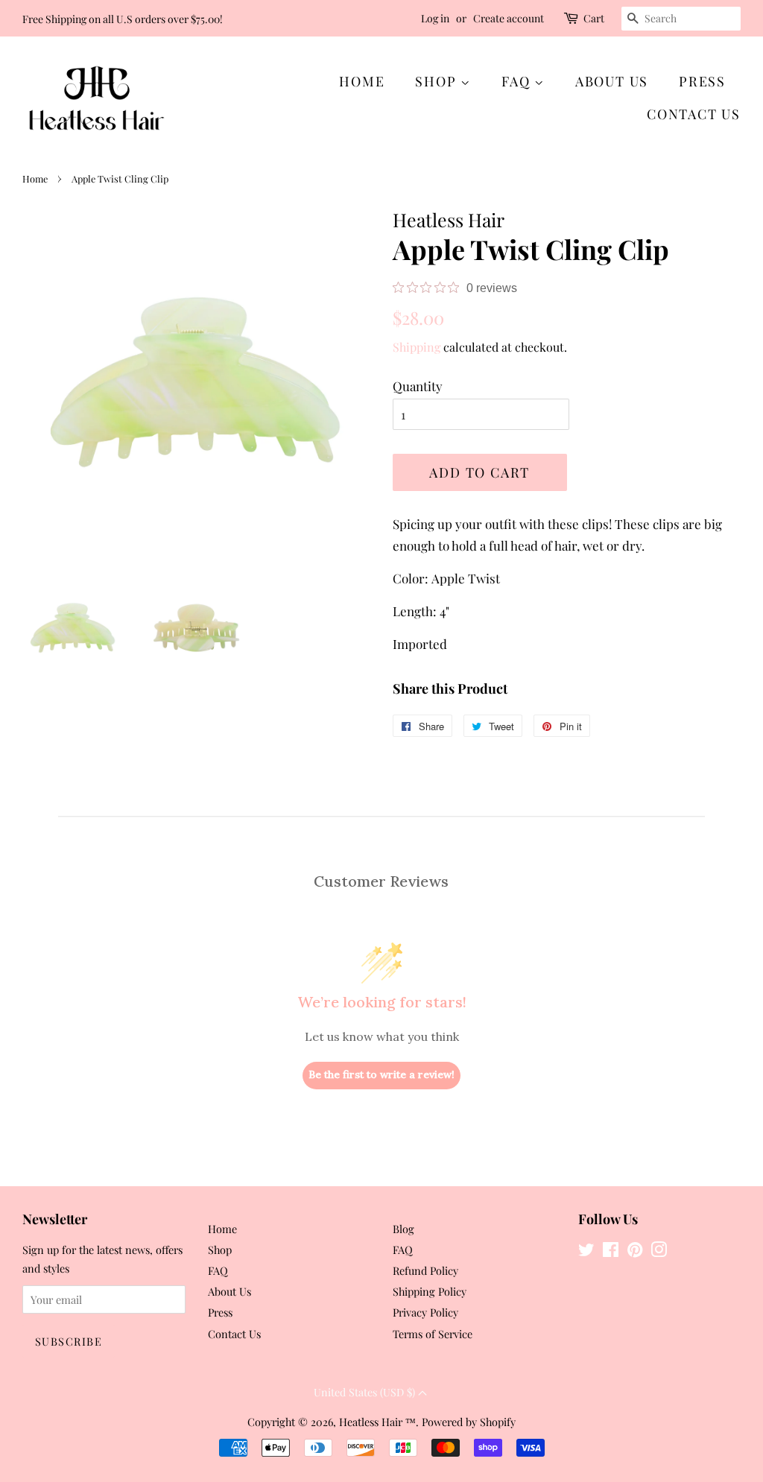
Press (702, 81)
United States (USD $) (366, 1392)
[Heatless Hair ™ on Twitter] (586, 1251)
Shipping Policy (429, 1291)
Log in (435, 18)
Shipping (416, 347)
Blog (403, 1228)
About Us (611, 81)
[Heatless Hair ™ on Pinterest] (635, 1251)
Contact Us (694, 114)
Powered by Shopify (469, 1421)
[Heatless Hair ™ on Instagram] (658, 1251)
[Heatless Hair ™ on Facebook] (610, 1251)
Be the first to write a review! (381, 1074)
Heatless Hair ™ (377, 1421)
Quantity (418, 386)
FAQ (517, 81)
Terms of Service (432, 1333)
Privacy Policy (425, 1312)
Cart (593, 18)
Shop (437, 81)
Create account (508, 18)
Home (361, 81)
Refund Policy (425, 1270)
